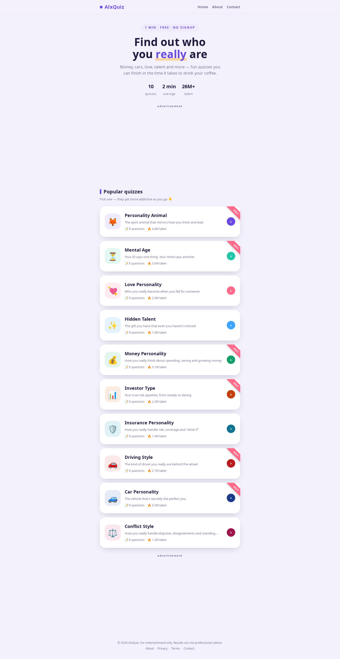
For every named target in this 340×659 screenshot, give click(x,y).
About (217, 6)
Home (203, 6)
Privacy (163, 648)
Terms (175, 648)
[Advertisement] (170, 145)
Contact (233, 6)
